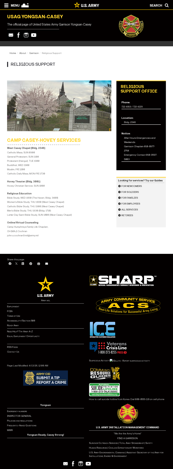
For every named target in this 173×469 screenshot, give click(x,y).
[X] (16, 263)
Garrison (34, 53)
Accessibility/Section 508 (21, 320)
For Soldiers (130, 192)
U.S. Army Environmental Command (107, 452)
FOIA (10, 311)
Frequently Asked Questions (21, 425)
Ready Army (13, 325)
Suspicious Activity (99, 360)
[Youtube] (34, 35)
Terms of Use (13, 316)
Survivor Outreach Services (103, 443)
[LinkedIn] (23, 263)
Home (13, 53)
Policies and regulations (19, 420)
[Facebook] (18, 35)
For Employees (130, 203)
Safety (149, 443)
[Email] (11, 35)
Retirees (127, 215)
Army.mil (45, 300)
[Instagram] (26, 35)
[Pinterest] (31, 263)
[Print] (39, 263)
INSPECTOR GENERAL (19, 416)
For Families (129, 197)
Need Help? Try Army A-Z (20, 331)
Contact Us (13, 351)
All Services (129, 209)
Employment (13, 306)
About (22, 53)
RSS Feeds (12, 347)
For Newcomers (131, 186)
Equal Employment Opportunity (23, 336)
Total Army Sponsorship (131, 443)
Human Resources (98, 447)
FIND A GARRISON (127, 438)
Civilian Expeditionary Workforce (126, 447)
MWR (10, 430)
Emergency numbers (17, 411)
